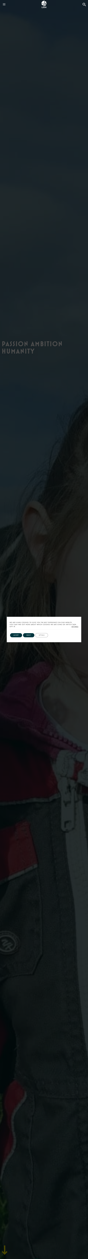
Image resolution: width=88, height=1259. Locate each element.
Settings (42, 635)
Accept (16, 635)
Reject (28, 635)
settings (75, 626)
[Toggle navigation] (3, 2)
